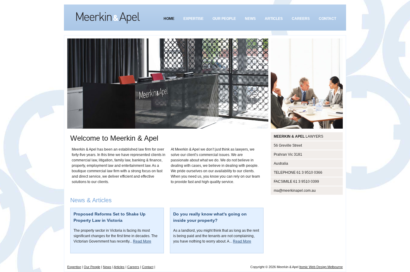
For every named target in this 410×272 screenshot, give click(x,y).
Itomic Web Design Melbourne (321, 267)
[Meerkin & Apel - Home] (108, 18)
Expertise (74, 267)
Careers (133, 267)
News (107, 267)
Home (169, 19)
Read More (142, 241)
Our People (92, 267)
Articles (119, 267)
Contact (147, 267)
